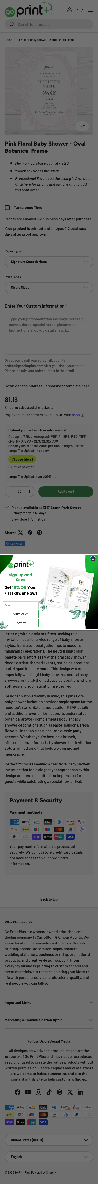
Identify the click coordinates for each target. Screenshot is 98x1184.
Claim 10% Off (20, 613)
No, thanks (21, 622)
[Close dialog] (93, 558)
